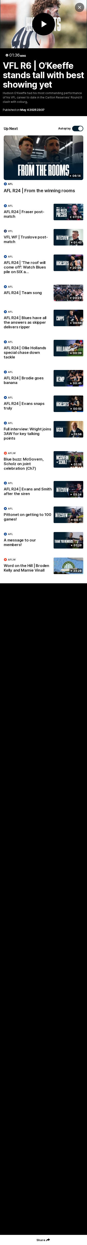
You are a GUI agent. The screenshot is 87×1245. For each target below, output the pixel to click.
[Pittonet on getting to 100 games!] (43, 515)
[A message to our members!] (43, 540)
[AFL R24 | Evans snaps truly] (43, 404)
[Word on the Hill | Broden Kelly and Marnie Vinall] (43, 566)
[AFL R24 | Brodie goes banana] (43, 378)
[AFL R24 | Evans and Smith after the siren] (43, 489)
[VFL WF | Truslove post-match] (43, 237)
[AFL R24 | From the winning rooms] (43, 166)
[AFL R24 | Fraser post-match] (43, 212)
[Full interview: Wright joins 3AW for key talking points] (43, 431)
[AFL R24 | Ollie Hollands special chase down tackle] (43, 350)
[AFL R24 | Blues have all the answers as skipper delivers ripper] (43, 320)
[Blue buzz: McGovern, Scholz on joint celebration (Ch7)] (43, 461)
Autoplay (64, 128)
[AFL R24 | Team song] (43, 293)
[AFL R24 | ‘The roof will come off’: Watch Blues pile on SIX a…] (43, 265)
